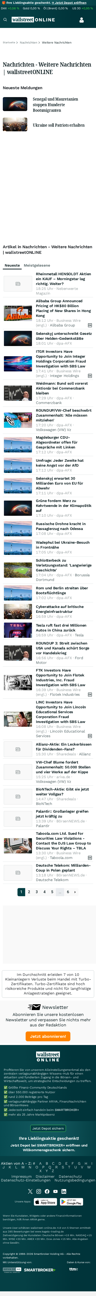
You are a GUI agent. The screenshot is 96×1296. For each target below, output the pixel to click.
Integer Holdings (64, 375)
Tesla (79, 635)
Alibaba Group (62, 325)
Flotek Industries (65, 694)
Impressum (21, 1176)
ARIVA (33, 1219)
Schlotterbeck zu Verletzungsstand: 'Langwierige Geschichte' (64, 565)
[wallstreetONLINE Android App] (71, 1204)
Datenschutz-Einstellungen (26, 1180)
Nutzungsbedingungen (75, 1180)
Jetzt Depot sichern (48, 1128)
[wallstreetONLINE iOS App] (45, 1204)
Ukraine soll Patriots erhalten (59, 125)
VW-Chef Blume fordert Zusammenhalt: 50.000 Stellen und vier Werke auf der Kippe (63, 767)
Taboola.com (61, 857)
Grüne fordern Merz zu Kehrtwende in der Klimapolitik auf (64, 506)
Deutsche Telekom (52, 880)
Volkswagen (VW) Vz (53, 429)
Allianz (85, 754)
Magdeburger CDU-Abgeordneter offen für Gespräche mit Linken (56, 442)
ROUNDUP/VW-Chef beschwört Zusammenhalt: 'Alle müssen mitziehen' (64, 415)
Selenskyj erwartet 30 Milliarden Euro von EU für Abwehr (59, 483)
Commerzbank (49, 402)
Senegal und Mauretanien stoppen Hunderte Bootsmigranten (55, 104)
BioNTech (44, 803)
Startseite (9, 42)
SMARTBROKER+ (67, 1110)
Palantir (43, 826)
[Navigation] (5, 20)
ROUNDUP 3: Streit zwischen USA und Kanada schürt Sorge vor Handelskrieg (62, 648)
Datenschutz (70, 1176)
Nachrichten (28, 42)
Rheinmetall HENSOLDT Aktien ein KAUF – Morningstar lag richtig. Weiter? (63, 279)
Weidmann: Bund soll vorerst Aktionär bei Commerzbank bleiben (62, 388)
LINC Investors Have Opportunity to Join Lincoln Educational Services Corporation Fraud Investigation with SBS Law (61, 712)
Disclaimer (45, 1176)
